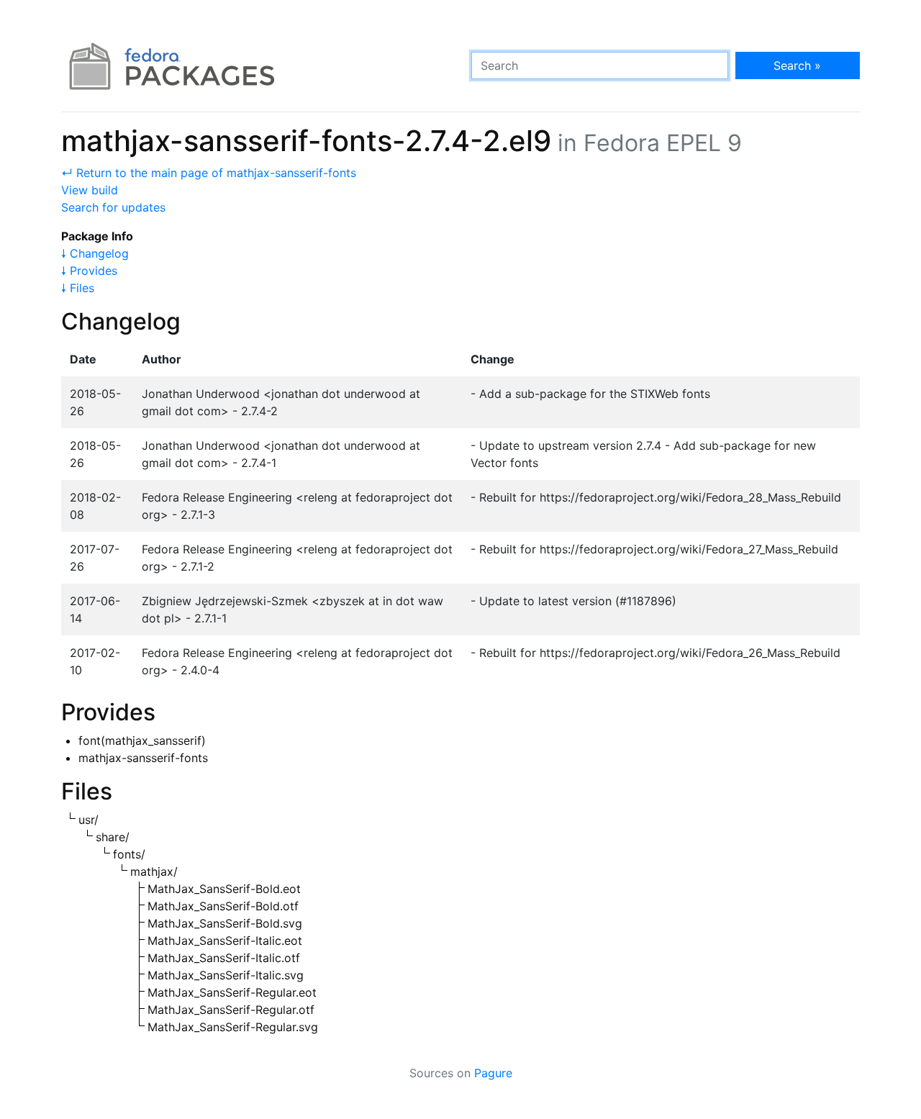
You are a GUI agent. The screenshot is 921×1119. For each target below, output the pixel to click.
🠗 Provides (89, 270)
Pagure (493, 1073)
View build (89, 190)
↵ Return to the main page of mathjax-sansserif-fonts (208, 173)
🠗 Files (77, 288)
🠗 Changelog (95, 253)
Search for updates (113, 207)
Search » (797, 65)
